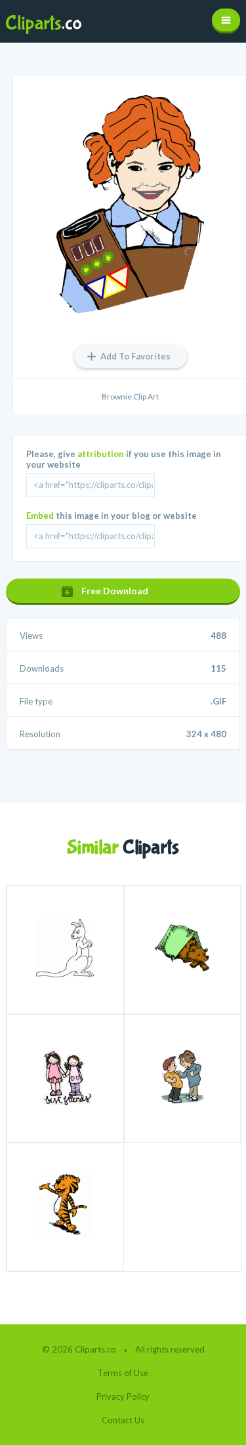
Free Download (114, 590)
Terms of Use (123, 1373)
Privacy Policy (123, 1396)
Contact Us (123, 1420)
